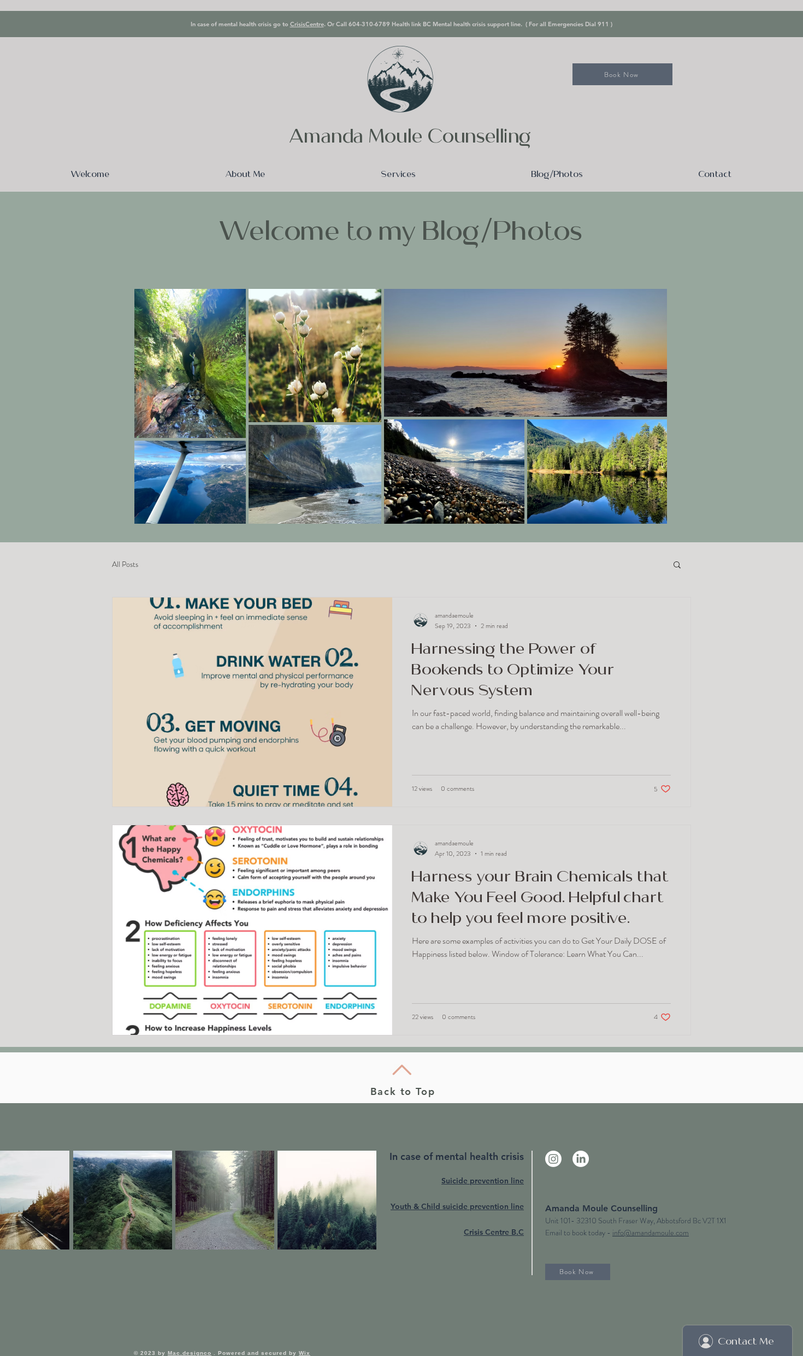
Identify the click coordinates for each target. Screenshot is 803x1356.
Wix (304, 1353)
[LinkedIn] (580, 1159)
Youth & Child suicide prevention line (457, 1206)
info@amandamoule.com (650, 1232)
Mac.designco (189, 1353)
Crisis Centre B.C (494, 1232)
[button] (677, 565)
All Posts (125, 564)
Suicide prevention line (482, 1181)
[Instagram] (553, 1159)
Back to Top (402, 1091)
